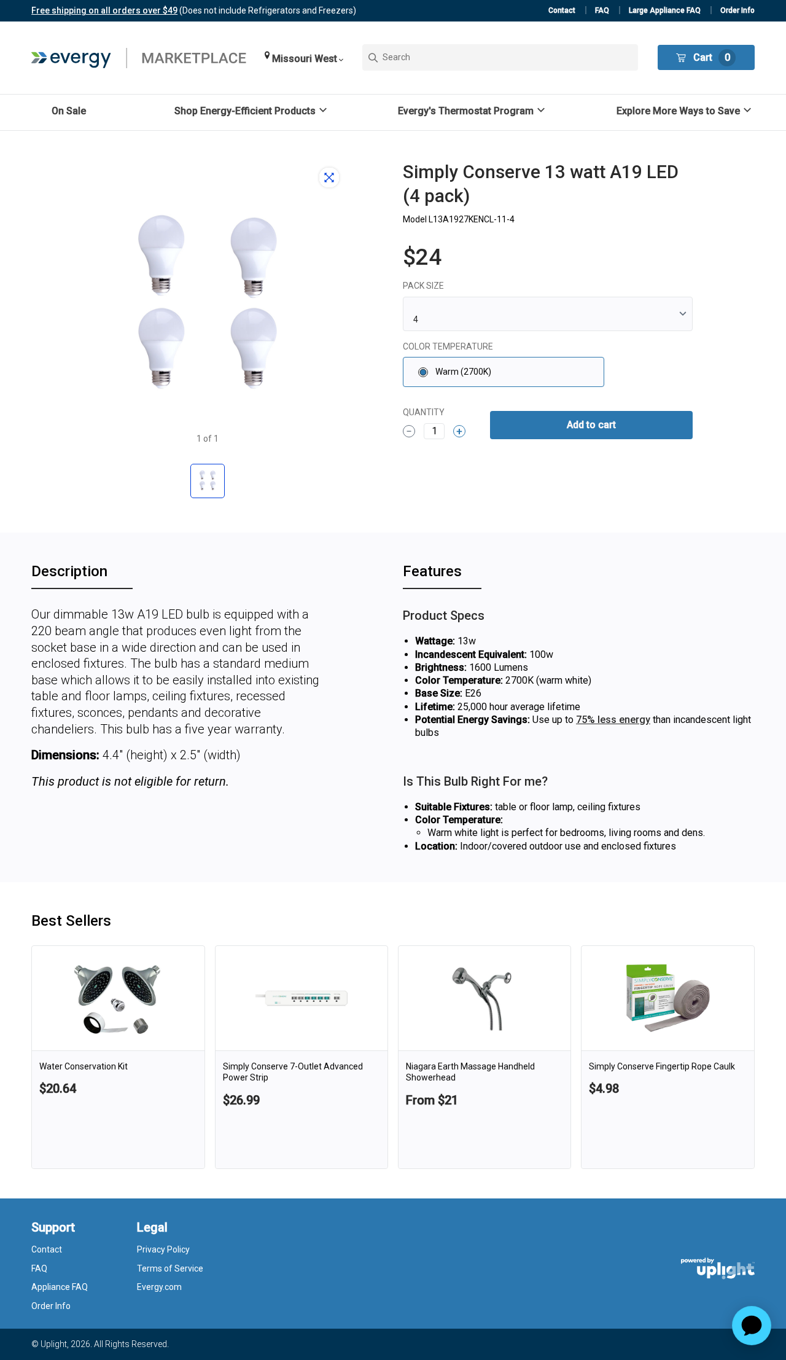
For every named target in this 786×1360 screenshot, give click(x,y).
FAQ (602, 10)
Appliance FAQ (59, 1287)
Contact (561, 10)
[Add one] (459, 431)
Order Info (737, 10)
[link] (117, 1057)
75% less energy (613, 719)
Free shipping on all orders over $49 (104, 10)
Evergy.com (159, 1287)
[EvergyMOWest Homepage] (138, 57)
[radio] (503, 372)
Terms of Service (170, 1268)
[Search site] (500, 57)
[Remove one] (409, 431)
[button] (304, 57)
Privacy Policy (163, 1249)
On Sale (69, 111)
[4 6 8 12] (548, 314)
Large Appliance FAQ (665, 10)
